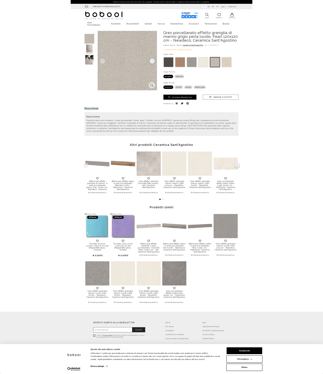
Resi (204, 323)
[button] (160, 199)
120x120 (168, 87)
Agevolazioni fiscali (211, 326)
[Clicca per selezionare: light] (203, 62)
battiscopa (200, 87)
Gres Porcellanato (93, 24)
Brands (226, 24)
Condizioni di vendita (174, 334)
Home (167, 323)
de (213, 6)
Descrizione (92, 108)
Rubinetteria (176, 24)
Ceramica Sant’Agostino (193, 45)
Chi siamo (169, 326)
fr (217, 6)
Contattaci (169, 331)
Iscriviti (138, 330)
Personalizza (243, 359)
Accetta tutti (244, 351)
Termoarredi (211, 24)
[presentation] (152, 61)
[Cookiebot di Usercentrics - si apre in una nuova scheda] (74, 369)
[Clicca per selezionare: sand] (226, 62)
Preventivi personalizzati (106, 6)
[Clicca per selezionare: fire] (180, 62)
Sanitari (148, 24)
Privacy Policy (108, 335)
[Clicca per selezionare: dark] (168, 62)
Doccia (161, 24)
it (204, 6)
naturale (179, 76)
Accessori (194, 24)
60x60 (179, 87)
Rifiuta (244, 367)
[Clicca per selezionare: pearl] (215, 62)
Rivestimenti (132, 24)
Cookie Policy (208, 338)
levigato (168, 76)
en (209, 6)
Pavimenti (116, 24)
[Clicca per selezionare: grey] (192, 62)
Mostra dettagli (97, 366)
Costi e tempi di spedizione (177, 338)
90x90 (188, 87)
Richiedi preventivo (182, 97)
